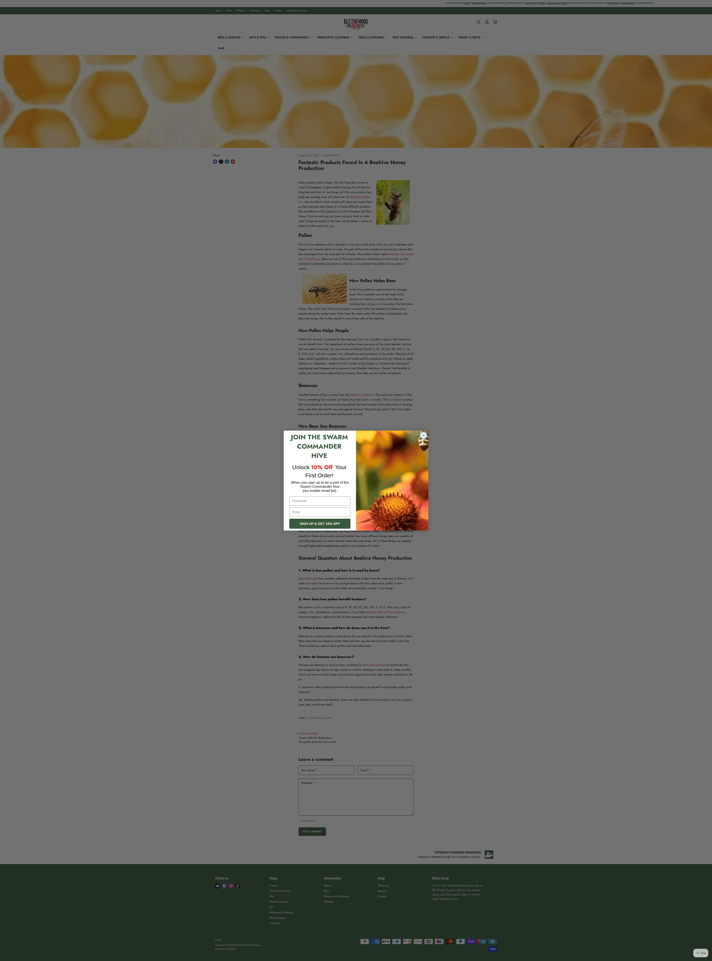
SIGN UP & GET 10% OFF (320, 524)
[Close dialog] (423, 435)
